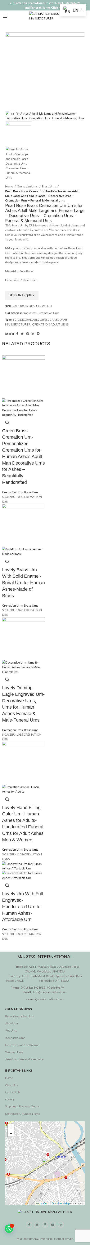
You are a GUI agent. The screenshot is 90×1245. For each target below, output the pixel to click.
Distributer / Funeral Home (22, 1113)
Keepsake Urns (15, 1038)
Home (9, 186)
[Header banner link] (38, 5)
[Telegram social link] (38, 333)
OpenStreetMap (61, 1203)
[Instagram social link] (45, 1225)
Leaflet (43, 1203)
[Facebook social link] (17, 333)
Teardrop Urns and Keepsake (24, 1059)
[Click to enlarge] (12, 114)
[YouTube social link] (53, 1225)
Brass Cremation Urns (19, 1016)
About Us (11, 1085)
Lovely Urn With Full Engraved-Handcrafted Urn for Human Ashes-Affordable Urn (22, 906)
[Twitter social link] (22, 333)
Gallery (9, 1099)
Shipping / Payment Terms (22, 1106)
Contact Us (12, 1092)
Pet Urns (11, 1030)
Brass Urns (49, 186)
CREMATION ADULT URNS (50, 324)
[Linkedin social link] (32, 333)
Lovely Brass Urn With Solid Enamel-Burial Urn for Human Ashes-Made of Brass (23, 582)
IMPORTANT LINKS (18, 1070)
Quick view (7, 422)
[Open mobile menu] (5, 16)
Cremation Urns (27, 186)
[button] (45, 1163)
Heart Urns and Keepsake (22, 1045)
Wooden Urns (14, 1052)
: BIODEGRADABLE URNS (30, 319)
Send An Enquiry (21, 295)
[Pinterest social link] (27, 333)
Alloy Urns (12, 1023)
